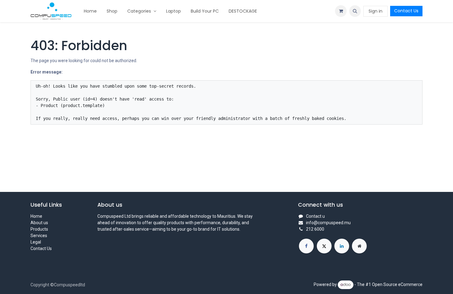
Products (39, 229)
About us (39, 222)
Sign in (375, 11)
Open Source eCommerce (397, 284)
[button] (355, 11)
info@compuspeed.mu (328, 222)
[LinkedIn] (341, 246)
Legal (36, 242)
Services (39, 235)
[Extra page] (359, 246)
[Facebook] (306, 246)
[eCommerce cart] (341, 11)
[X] (324, 246)
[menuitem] (90, 11)
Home (36, 216)
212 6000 (315, 229)
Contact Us (406, 11)
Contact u (315, 216)
